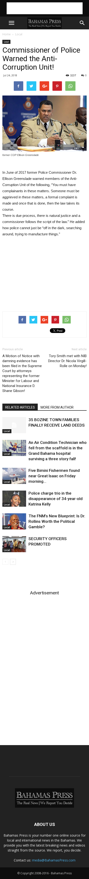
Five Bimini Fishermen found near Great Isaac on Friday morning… (54, 476)
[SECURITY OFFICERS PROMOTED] (14, 544)
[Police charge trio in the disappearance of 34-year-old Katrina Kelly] (14, 499)
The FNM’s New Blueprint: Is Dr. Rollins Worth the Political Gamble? (56, 521)
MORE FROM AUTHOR (57, 407)
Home (6, 34)
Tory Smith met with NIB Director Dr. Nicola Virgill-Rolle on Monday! (67, 361)
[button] (82, 23)
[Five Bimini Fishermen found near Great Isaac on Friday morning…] (14, 476)
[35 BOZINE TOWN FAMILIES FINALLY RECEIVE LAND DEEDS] (14, 425)
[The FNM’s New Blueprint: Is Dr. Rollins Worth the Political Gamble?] (14, 521)
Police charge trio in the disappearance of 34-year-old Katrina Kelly (55, 498)
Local (18, 34)
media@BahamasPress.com (53, 860)
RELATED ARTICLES (20, 407)
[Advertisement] (45, 8)
